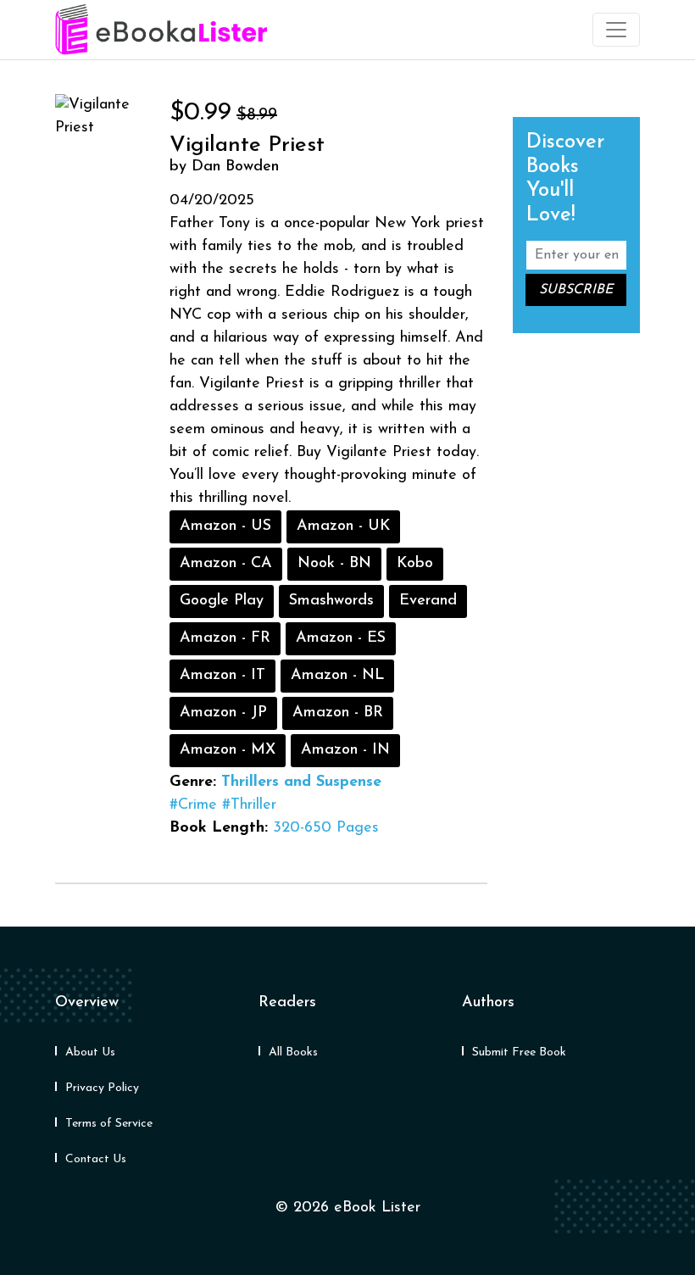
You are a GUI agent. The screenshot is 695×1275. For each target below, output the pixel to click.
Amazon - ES (341, 638)
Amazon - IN (345, 750)
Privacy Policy (102, 1088)
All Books (293, 1052)
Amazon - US (225, 526)
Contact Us (95, 1159)
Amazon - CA (226, 563)
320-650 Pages (326, 828)
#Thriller (249, 805)
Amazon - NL (337, 675)
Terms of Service (109, 1123)
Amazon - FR (225, 638)
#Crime (193, 805)
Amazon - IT (222, 675)
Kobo (415, 563)
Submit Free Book (519, 1052)
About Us (90, 1052)
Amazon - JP (223, 713)
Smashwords (331, 601)
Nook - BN (334, 563)
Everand (428, 601)
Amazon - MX (227, 750)
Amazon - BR (337, 713)
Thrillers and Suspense (301, 782)
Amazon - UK (343, 526)
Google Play (222, 601)
